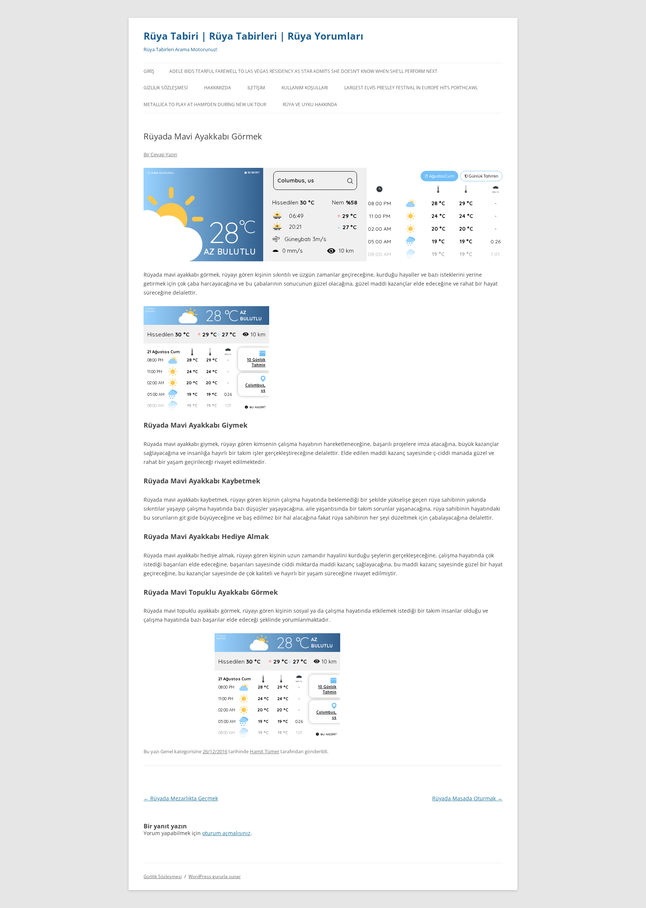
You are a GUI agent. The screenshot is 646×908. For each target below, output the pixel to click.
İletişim (256, 87)
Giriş (149, 71)
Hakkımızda (217, 87)
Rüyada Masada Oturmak (467, 798)
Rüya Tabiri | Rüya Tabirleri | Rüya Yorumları (253, 36)
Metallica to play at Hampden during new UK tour (205, 104)
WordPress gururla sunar (214, 876)
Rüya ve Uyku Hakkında (310, 104)
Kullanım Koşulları (305, 87)
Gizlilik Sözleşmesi (166, 87)
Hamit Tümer (264, 751)
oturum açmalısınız (226, 833)
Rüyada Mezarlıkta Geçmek (181, 798)
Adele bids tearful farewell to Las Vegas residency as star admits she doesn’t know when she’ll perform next (303, 71)
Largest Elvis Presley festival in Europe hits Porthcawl (411, 87)
